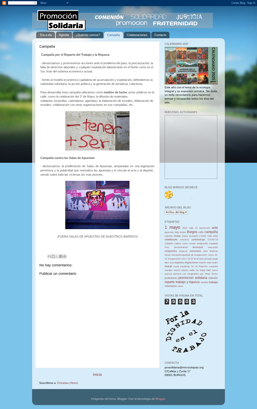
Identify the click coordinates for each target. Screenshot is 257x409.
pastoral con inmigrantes (186, 274)
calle (201, 232)
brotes (183, 232)
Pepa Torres (211, 274)
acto (215, 227)
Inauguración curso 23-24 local (183, 259)
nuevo (215, 270)
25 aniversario (202, 228)
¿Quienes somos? (88, 35)
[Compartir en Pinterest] (65, 256)
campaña (211, 232)
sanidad (204, 282)
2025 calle (187, 228)
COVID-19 (213, 239)
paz (202, 274)
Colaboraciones (137, 35)
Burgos (192, 232)
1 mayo (172, 227)
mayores (179, 262)
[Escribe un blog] (53, 256)
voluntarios (171, 286)
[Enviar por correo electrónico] (49, 256)
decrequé (198, 247)
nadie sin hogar (197, 270)
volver (180, 286)
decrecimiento (181, 247)
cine (215, 236)
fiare (205, 251)
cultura (177, 243)
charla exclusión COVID (194, 236)
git (192, 255)
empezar (183, 251)
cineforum (171, 239)
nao (208, 270)
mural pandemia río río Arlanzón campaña (195, 266)
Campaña (113, 35)
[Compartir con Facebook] (61, 256)
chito (209, 236)
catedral (168, 236)
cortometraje (198, 239)
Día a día (46, 35)
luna (172, 262)
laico (167, 262)
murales (168, 270)
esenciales (195, 251)
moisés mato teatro (208, 262)
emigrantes (171, 251)
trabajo (213, 282)
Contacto (160, 35)
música (184, 270)
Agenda (64, 35)
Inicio (97, 374)
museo (177, 270)
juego (215, 259)
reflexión (213, 278)
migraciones (191, 262)
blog (177, 232)
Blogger (160, 398)
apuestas (169, 232)
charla (177, 236)
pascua (168, 274)
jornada (208, 259)
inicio (201, 259)
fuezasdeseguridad (180, 255)
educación (213, 247)
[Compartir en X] (57, 256)
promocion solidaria (192, 277)
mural (168, 266)
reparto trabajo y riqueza (182, 282)
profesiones (171, 278)
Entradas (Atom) (67, 382)
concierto (184, 239)
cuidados (169, 243)
